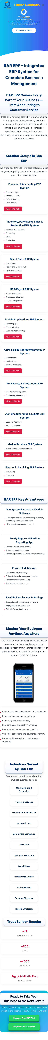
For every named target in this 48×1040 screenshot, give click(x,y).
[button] (24, 30)
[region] (24, 28)
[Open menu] (42, 5)
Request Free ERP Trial (24, 1018)
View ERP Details (13, 209)
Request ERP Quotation (24, 1026)
